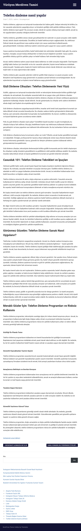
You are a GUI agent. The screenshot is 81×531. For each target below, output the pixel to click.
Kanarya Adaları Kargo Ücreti (16, 501)
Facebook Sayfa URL (13, 493)
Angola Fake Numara (13, 491)
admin (16, 19)
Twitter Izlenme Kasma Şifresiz (16, 519)
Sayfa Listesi (10, 509)
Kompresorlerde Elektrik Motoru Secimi (16, 473)
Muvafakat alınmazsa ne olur (16, 445)
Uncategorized (24, 19)
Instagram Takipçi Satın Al (15, 499)
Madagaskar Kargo (12, 506)
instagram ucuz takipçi (11, 438)
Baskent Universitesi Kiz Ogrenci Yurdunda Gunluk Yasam (23, 483)
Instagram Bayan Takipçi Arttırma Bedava (20, 496)
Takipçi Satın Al (11, 514)
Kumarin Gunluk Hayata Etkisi (13, 479)
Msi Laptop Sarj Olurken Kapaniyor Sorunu (18, 476)
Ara (4, 456)
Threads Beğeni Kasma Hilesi (16, 516)
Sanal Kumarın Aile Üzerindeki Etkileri (61, 445)
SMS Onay (9, 511)
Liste (7, 504)
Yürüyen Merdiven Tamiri (20, 5)
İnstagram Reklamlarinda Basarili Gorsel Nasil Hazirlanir (22, 469)
